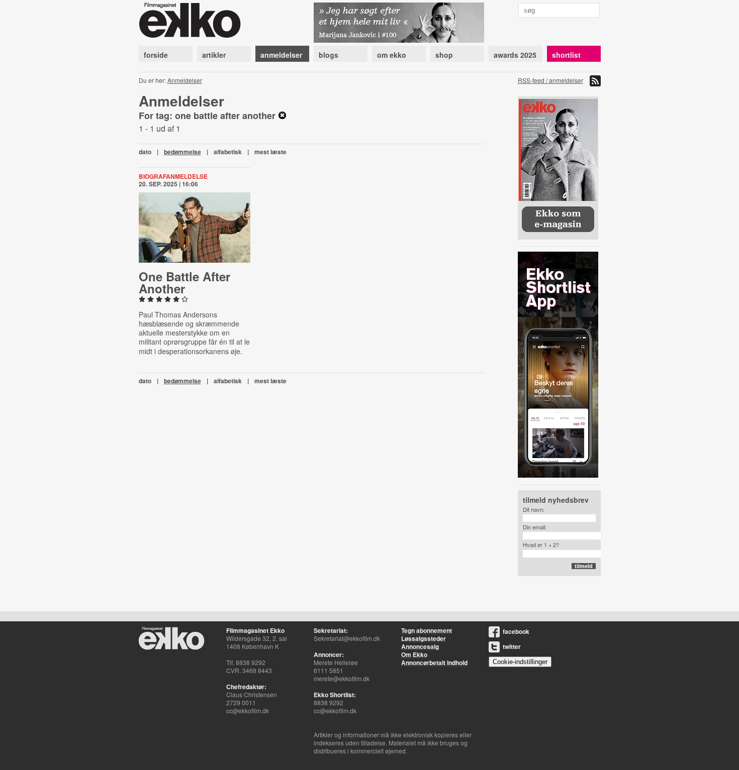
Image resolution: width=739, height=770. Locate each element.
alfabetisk (228, 151)
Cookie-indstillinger (520, 662)
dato (145, 151)
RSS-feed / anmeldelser (550, 80)
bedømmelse (182, 151)
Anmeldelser (184, 80)
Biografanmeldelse (173, 176)
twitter (512, 646)
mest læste (270, 151)
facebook (516, 631)
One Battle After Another (184, 282)
